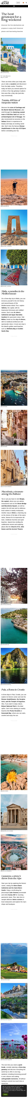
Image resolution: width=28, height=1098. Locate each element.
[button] (26, 3)
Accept (5, 1094)
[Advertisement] (14, 153)
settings (6, 1091)
